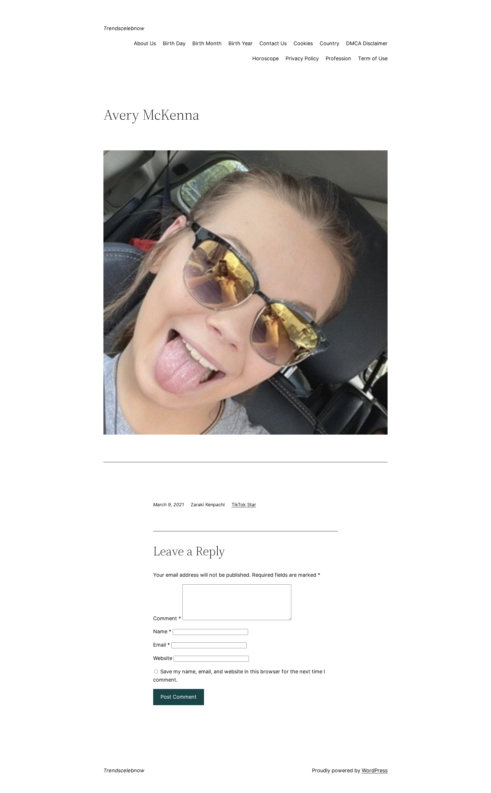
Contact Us (273, 43)
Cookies (303, 43)
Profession (338, 58)
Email (161, 645)
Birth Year (240, 43)
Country (329, 43)
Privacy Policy (302, 58)
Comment (167, 618)
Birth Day (174, 43)
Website (162, 658)
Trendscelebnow (123, 28)
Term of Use (373, 58)
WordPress (375, 770)
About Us (145, 43)
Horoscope (265, 58)
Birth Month (207, 43)
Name (162, 631)
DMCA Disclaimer (367, 43)
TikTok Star (244, 504)
